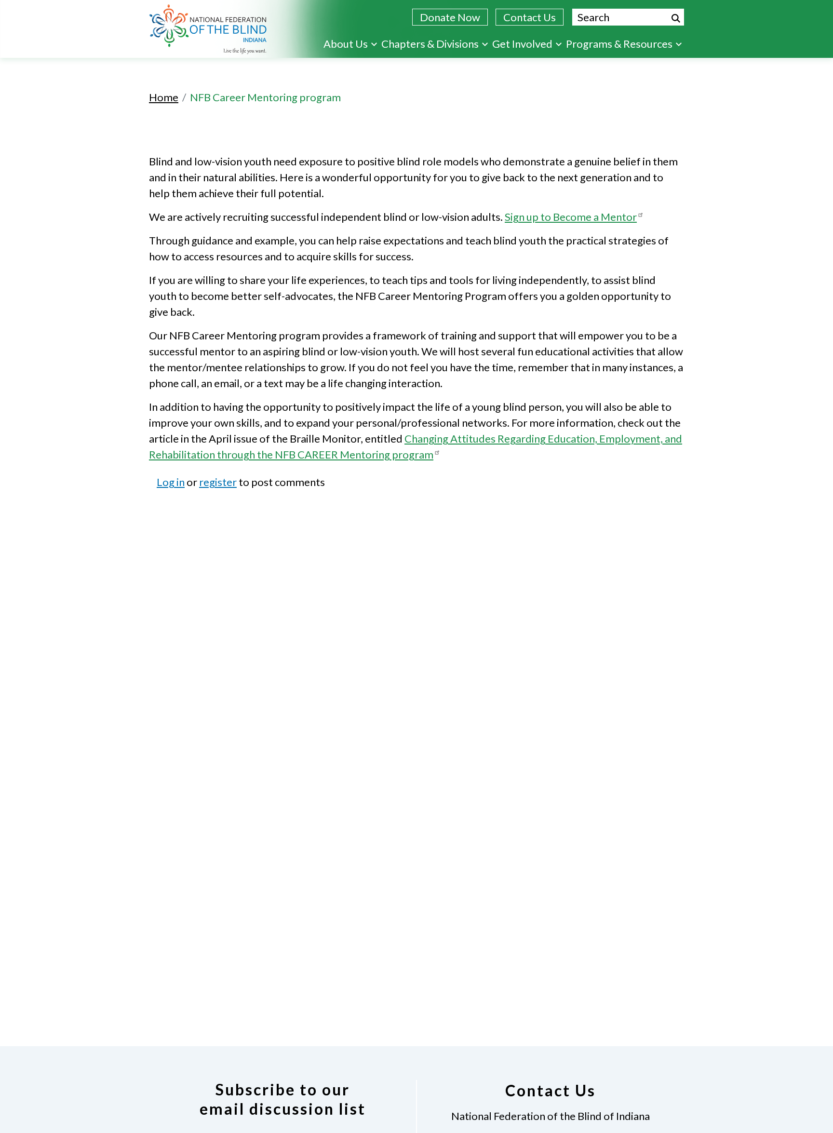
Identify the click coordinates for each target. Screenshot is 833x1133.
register (218, 481)
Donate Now (450, 17)
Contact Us (529, 17)
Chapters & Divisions (430, 43)
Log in (171, 481)
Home (163, 97)
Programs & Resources (619, 43)
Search (676, 18)
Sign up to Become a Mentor (571, 216)
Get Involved (522, 43)
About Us (345, 43)
